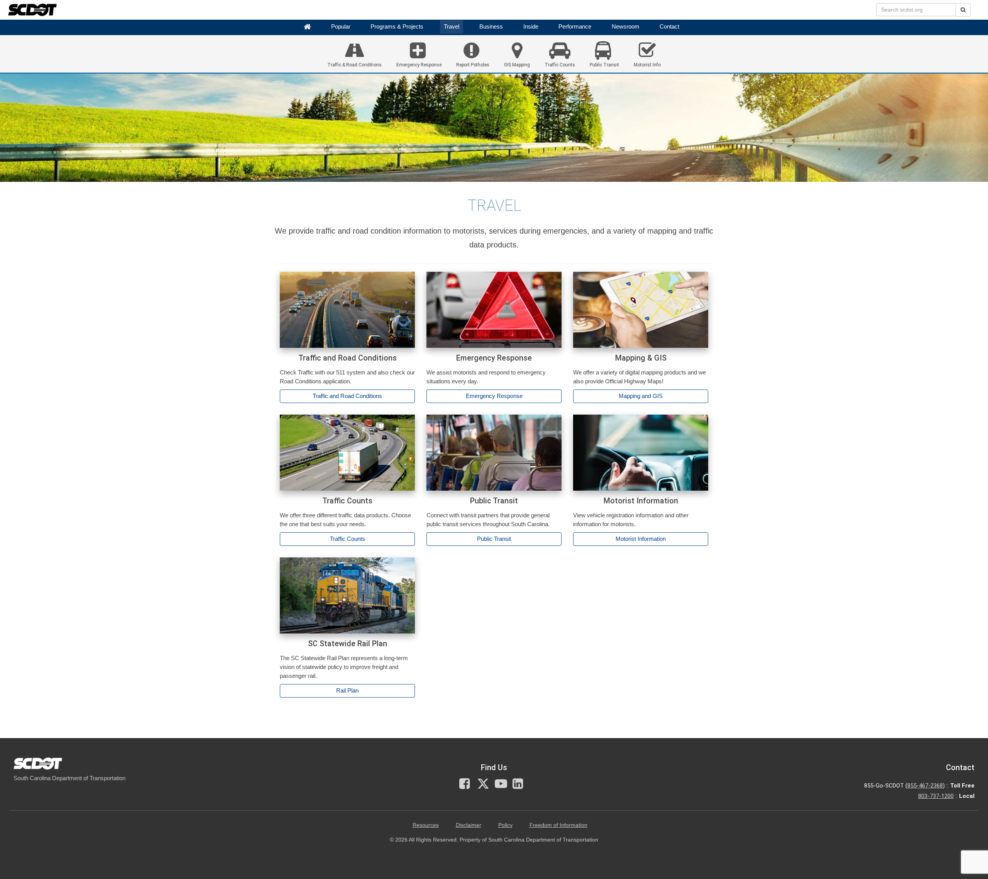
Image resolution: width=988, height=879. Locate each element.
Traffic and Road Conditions (347, 396)
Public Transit (494, 539)
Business (491, 27)
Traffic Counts (347, 539)
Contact (669, 27)
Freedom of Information (558, 825)
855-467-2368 (925, 785)
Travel (451, 27)
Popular (340, 27)
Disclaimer (468, 825)
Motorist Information (641, 539)
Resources (426, 825)
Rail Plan (347, 691)
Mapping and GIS (641, 396)
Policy (505, 825)
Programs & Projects (396, 27)
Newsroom (625, 27)
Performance (574, 27)
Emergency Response (494, 396)
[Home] (307, 27)
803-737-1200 (936, 796)
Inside (530, 27)
